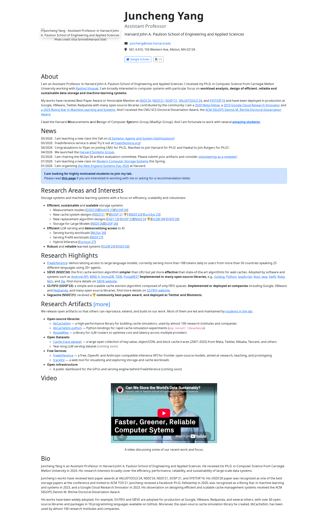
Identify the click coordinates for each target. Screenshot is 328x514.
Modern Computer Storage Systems (122, 161)
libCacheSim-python (67, 328)
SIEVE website (107, 281)
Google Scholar (140, 59)
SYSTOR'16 (217, 101)
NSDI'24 (145, 101)
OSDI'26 (172, 219)
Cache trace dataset (67, 342)
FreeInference (57, 263)
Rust (257, 277)
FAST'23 (112, 219)
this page (69, 178)
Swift (272, 277)
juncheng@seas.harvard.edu (150, 43)
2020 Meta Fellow (207, 105)
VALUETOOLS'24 (190, 101)
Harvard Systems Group (97, 152)
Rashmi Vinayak (87, 88)
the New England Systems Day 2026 (103, 166)
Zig (63, 281)
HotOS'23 (107, 210)
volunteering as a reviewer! (217, 157)
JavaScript (245, 277)
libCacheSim (62, 323)
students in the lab (239, 311)
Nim (50, 281)
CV (161, 59)
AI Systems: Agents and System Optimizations (141, 138)
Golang (219, 277)
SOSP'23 (127, 219)
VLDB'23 (108, 246)
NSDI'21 (158, 101)
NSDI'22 (135, 214)
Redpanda (60, 290)
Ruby (281, 277)
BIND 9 (95, 277)
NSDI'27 (96, 237)
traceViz (59, 360)
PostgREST (131, 277)
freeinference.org (127, 143)
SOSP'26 (111, 224)
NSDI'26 (97, 224)
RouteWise (61, 332)
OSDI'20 (92, 210)
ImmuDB (107, 277)
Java (264, 277)
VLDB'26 (121, 210)
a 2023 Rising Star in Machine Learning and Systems (78, 110)
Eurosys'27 (87, 242)
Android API (79, 277)
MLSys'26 (98, 233)
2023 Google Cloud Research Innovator (251, 105)
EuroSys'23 (151, 214)
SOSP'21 (171, 101)
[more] (101, 304)
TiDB (118, 277)
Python (231, 277)
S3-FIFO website (158, 290)
